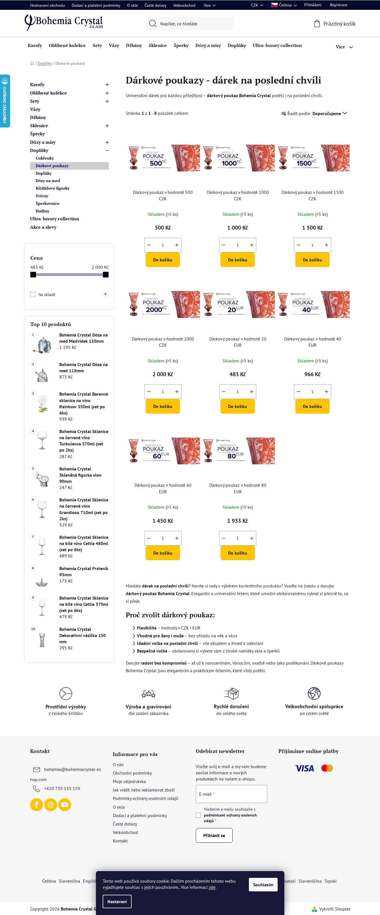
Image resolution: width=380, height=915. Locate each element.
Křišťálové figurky (52, 188)
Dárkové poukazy (52, 165)
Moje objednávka (129, 781)
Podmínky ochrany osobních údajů (145, 798)
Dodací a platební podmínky (96, 5)
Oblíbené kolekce (48, 93)
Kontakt (120, 841)
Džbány (38, 117)
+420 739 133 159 (62, 788)
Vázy (35, 109)
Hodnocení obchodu (47, 5)
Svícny (42, 195)
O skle (132, 5)
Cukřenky (45, 158)
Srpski (330, 881)
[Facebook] (36, 804)
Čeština (49, 881)
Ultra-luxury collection (54, 219)
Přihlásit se (214, 835)
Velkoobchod (184, 5)
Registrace (338, 4)
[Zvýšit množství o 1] (177, 245)
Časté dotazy (156, 5)
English (90, 881)
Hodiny (42, 211)
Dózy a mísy (42, 142)
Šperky (37, 134)
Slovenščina (310, 881)
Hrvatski (288, 881)
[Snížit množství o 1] (149, 245)
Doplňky (39, 150)
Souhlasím (263, 884)
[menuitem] (34, 45)
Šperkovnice (47, 203)
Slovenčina (69, 881)
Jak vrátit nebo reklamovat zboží (144, 790)
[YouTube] (64, 804)
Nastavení (117, 901)
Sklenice (39, 125)
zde (212, 887)
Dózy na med (48, 180)
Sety (34, 101)
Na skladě (72, 294)
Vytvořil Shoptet (334, 909)
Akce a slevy (43, 227)
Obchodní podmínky (132, 773)
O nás (118, 764)
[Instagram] (50, 804)
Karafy (37, 84)
